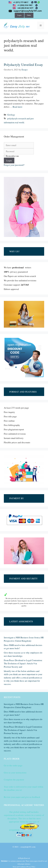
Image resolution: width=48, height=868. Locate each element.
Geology (11, 114)
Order (29, 15)
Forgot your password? (14, 164)
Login (19, 15)
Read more (17, 106)
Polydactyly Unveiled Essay (23, 64)
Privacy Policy (31, 867)
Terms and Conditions (19, 867)
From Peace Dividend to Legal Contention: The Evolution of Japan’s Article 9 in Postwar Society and (23, 663)
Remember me (12, 155)
